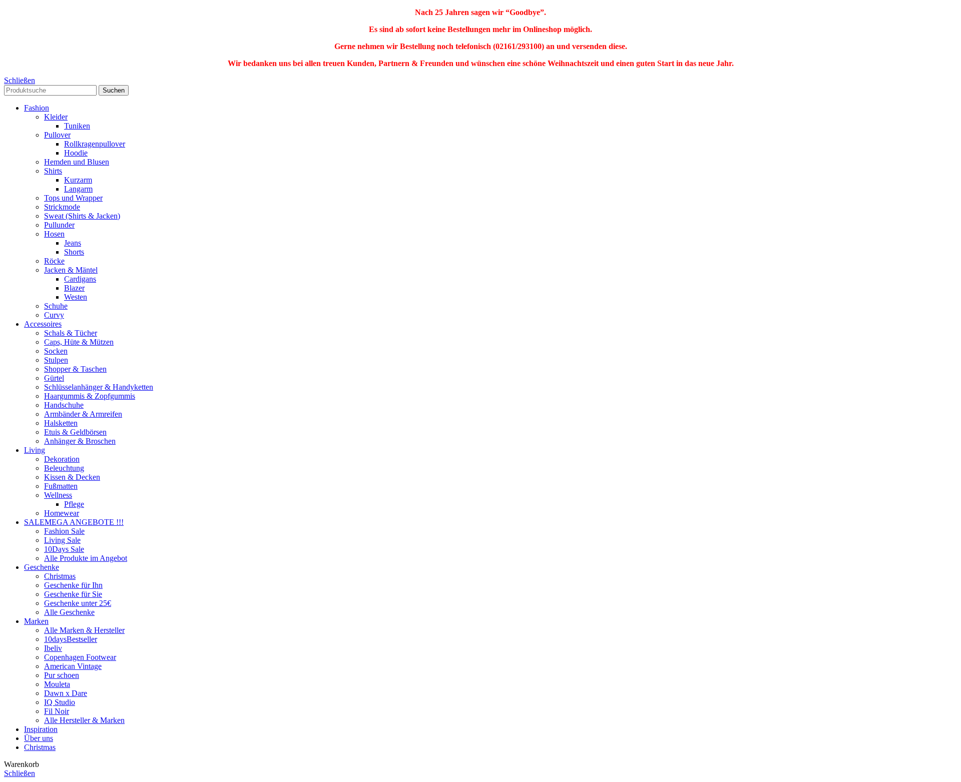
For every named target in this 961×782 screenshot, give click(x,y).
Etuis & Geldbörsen (75, 432)
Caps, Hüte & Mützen (79, 342)
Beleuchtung (64, 468)
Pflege (74, 504)
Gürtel (54, 378)
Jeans (72, 243)
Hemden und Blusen (76, 162)
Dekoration (62, 459)
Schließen (19, 80)
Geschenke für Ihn (73, 585)
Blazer (74, 288)
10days (70, 639)
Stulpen (56, 360)
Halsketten (61, 423)
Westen (75, 297)
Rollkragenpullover (94, 144)
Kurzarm (78, 180)
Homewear (61, 513)
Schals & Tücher (70, 333)
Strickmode (62, 207)
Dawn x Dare (65, 693)
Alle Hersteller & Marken (84, 720)
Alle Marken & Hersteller (84, 630)
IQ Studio (59, 702)
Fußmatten (61, 486)
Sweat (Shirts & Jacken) (82, 216)
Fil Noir (56, 711)
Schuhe (56, 306)
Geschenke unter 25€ (77, 603)
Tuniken (77, 126)
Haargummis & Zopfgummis (89, 396)
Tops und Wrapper (73, 198)
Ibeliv (53, 648)
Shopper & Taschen (75, 369)
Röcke (54, 261)
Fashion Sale (64, 531)
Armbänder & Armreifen (83, 414)
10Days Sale (64, 549)
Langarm (78, 189)
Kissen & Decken (72, 477)
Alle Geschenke (69, 612)
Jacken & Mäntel (71, 270)
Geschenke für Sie (73, 594)
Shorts (74, 252)
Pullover (57, 135)
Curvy (54, 315)
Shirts (53, 171)
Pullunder (59, 225)
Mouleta (57, 684)
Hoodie (76, 153)
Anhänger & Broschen (80, 441)
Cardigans (80, 279)
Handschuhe (64, 405)
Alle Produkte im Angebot (85, 558)
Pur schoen (61, 675)
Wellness (58, 495)
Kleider (56, 117)
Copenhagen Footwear (80, 657)
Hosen (54, 234)
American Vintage (73, 666)
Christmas (60, 576)
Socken (56, 351)
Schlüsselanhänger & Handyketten (98, 387)
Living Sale (62, 540)
